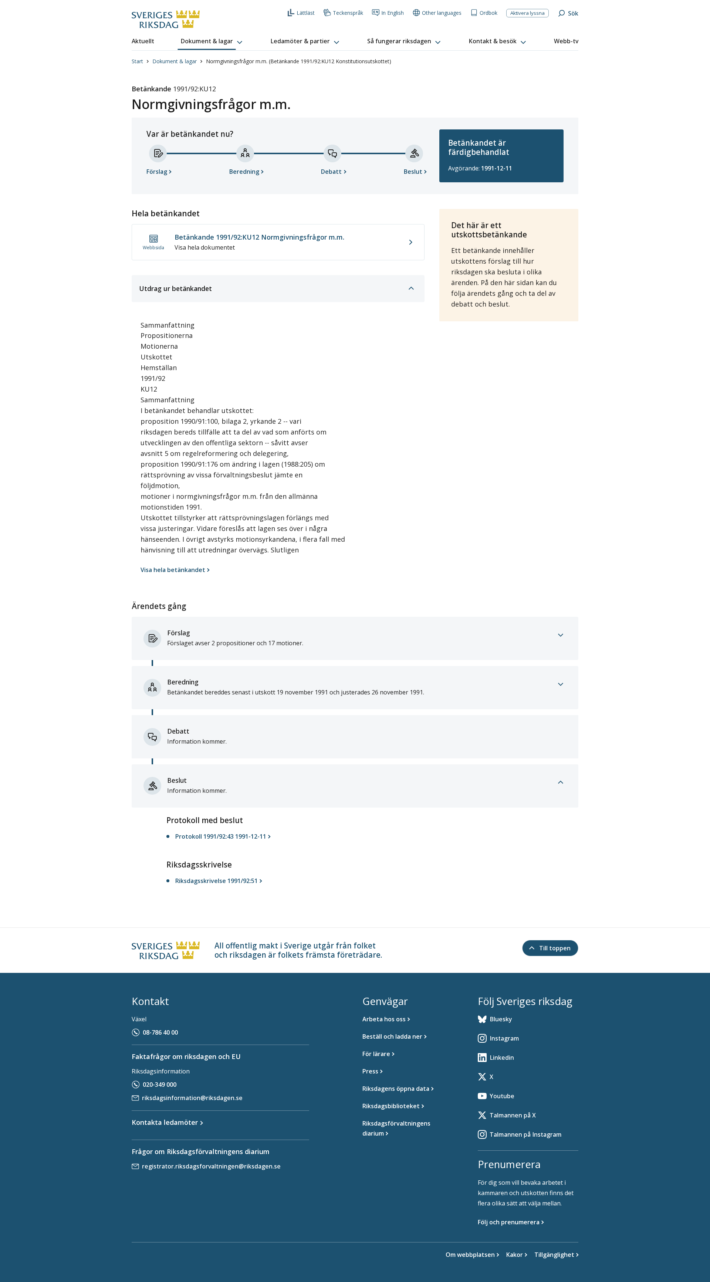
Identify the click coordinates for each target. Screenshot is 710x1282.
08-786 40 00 (160, 1032)
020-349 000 (159, 1084)
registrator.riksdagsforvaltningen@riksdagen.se (211, 1166)
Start (137, 61)
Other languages (442, 12)
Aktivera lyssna (527, 13)
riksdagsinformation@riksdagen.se (192, 1098)
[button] (212, 41)
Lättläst (306, 12)
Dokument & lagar (174, 61)
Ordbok (488, 12)
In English (392, 12)
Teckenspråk (348, 12)
